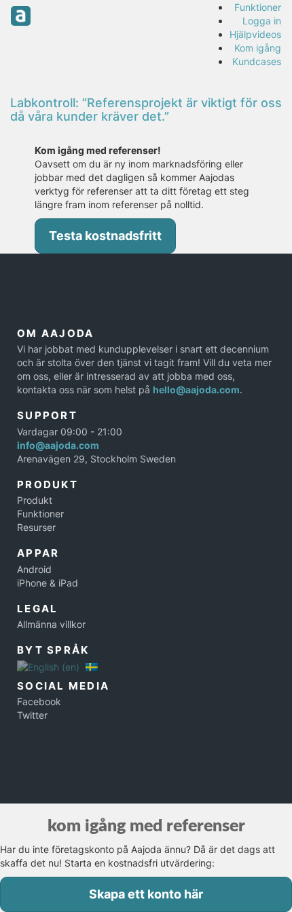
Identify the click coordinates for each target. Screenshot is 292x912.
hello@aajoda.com (196, 389)
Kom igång (257, 48)
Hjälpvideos (255, 34)
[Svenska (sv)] (92, 666)
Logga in (261, 20)
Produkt (34, 500)
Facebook (39, 701)
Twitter (32, 715)
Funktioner (257, 7)
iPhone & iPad (47, 583)
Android (34, 569)
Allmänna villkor (51, 624)
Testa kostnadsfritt (105, 236)
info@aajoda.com (58, 445)
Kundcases (256, 61)
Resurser (36, 527)
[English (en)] (48, 666)
